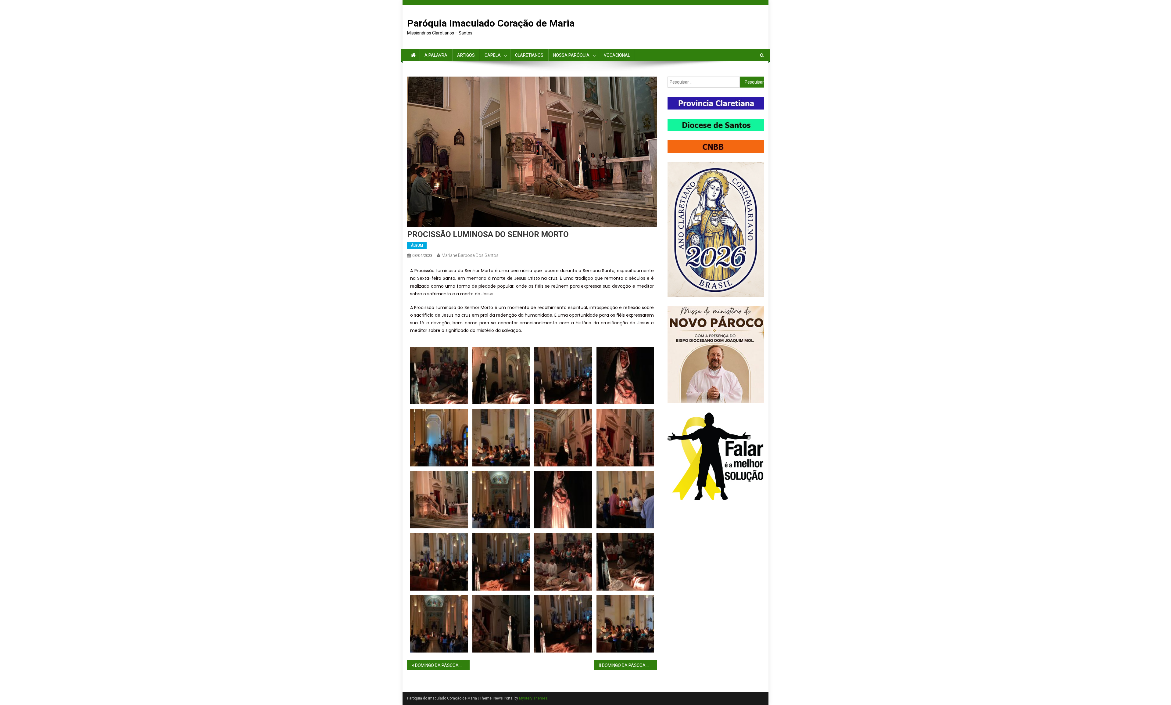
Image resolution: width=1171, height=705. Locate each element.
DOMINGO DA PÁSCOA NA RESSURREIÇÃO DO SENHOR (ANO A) (442, 665)
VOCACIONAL (617, 55)
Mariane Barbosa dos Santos (470, 255)
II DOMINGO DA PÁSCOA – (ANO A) (628, 665)
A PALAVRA (435, 55)
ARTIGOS (466, 55)
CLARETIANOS (529, 55)
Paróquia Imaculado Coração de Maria (491, 23)
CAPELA (493, 55)
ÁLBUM (417, 245)
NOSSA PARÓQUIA (571, 55)
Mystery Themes (533, 698)
